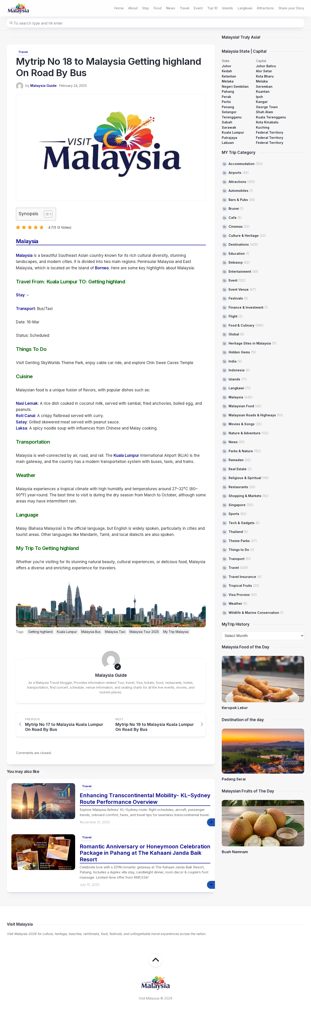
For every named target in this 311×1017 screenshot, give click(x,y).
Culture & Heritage (244, 235)
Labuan (228, 143)
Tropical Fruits (240, 585)
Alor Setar (264, 71)
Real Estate (238, 469)
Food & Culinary (241, 325)
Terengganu (232, 117)
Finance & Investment (246, 307)
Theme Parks (239, 541)
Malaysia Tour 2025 (144, 632)
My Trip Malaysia (176, 632)
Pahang (228, 91)
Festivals (236, 298)
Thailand (236, 532)
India (233, 361)
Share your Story (291, 8)
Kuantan (263, 91)
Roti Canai (25, 415)
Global (234, 334)
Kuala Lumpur (126, 455)
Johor (226, 66)
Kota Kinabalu (267, 122)
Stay (145, 8)
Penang (228, 107)
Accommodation (242, 164)
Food (157, 8)
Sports (234, 514)
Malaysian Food (241, 406)
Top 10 (212, 8)
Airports (235, 173)
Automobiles (238, 190)
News (170, 8)
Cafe (233, 218)
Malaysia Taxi (115, 632)
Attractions (265, 8)
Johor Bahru (266, 66)
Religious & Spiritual (245, 478)
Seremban (264, 86)
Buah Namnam (235, 852)
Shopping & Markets (245, 496)
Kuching (262, 127)
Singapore (237, 505)
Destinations (239, 244)
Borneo (102, 268)
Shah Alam (264, 112)
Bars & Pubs (238, 200)
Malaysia (24, 255)
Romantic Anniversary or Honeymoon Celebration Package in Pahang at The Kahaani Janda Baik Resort (145, 853)
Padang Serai (234, 779)
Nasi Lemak (27, 403)
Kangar (262, 102)
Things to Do (239, 550)
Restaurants (238, 487)
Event (198, 8)
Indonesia (237, 370)
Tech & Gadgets (242, 523)
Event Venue (239, 289)
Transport (25, 308)
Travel (184, 8)
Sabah (227, 122)
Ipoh (259, 97)
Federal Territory (269, 132)
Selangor (229, 112)
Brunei (234, 208)
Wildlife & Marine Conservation (254, 613)
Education (237, 253)
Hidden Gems (239, 352)
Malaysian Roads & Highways (252, 415)
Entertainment (240, 271)
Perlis (226, 102)
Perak (226, 97)
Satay (21, 422)
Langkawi (244, 8)
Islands (227, 8)
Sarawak (229, 127)
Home (119, 8)
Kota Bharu (265, 76)
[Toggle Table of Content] (46, 214)
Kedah (227, 71)
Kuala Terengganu (271, 117)
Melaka (228, 81)
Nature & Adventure (244, 433)
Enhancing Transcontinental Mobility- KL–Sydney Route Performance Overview (145, 798)
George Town (267, 107)
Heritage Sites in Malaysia (250, 343)
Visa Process (239, 595)
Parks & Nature (241, 451)
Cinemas (236, 226)
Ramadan (236, 460)
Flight (233, 316)
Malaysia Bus (91, 632)
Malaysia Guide (43, 85)
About (133, 8)
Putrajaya (229, 138)
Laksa (21, 428)
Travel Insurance (242, 577)
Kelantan (229, 76)
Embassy (236, 262)
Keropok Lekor (235, 707)
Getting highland (40, 632)
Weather (235, 603)
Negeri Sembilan (235, 86)
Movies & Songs (242, 424)
